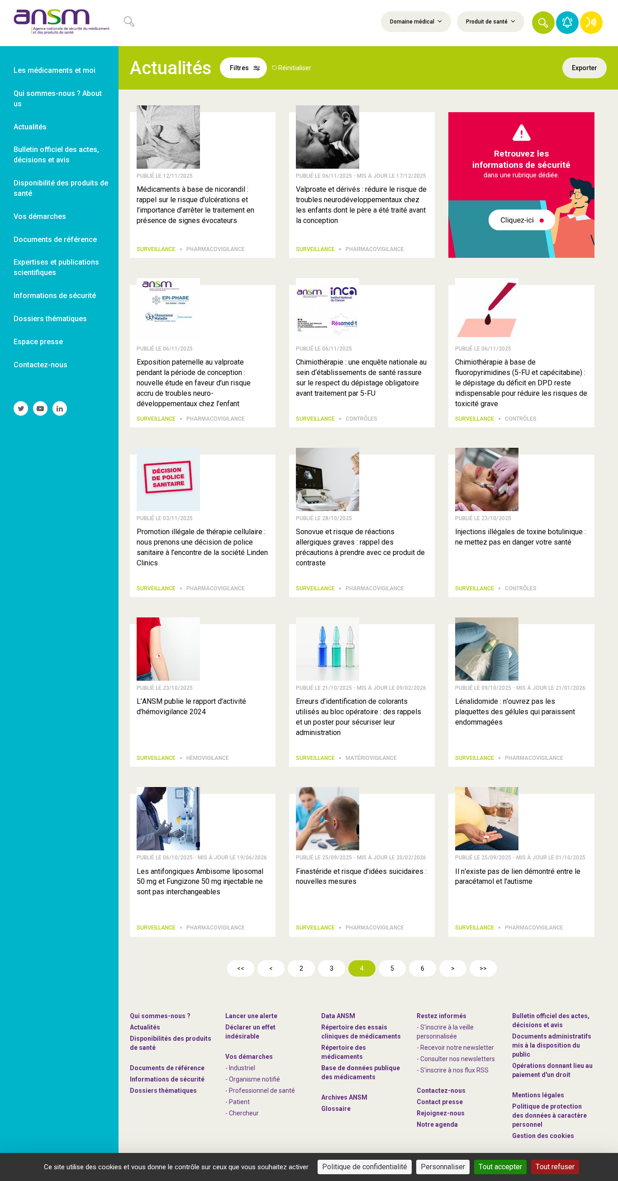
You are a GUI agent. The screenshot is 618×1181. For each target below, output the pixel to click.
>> (483, 968)
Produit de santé (487, 22)
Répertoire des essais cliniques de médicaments (361, 1032)
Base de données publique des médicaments (360, 1072)
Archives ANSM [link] (344, 1097)
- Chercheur (242, 1113)
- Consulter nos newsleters (456, 1058)
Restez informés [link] (441, 1016)
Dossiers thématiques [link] (50, 318)
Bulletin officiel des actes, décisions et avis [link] (56, 154)
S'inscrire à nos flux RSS (454, 1070)
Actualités (145, 1027)
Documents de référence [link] (55, 239)
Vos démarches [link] (40, 216)
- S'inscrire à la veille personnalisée (445, 1032)
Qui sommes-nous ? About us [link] (58, 98)
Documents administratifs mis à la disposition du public (551, 1045)
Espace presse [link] (38, 341)
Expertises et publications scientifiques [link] (56, 267)
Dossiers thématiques (163, 1090)
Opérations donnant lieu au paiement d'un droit (552, 1070)
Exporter (584, 67)
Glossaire (336, 1108)
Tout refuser (555, 1166)
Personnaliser (443, 1166)
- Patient (237, 1101)
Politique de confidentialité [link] (364, 1166)
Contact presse (440, 1101)
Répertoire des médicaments (343, 1052)
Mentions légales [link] (538, 1095)
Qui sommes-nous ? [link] (160, 1016)
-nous (441, 1113)
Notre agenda (437, 1124)
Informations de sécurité (167, 1079)
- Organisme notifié (252, 1079)
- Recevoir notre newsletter (455, 1047)
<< (240, 968)
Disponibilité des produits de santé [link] (61, 188)
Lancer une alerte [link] (251, 1016)
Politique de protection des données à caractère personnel (549, 1115)
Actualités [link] (30, 127)
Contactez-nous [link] (40, 364)
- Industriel (240, 1068)
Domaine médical (413, 22)
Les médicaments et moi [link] (54, 70)
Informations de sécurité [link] (55, 295)
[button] (543, 22)
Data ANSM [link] (338, 1016)
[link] (59, 23)
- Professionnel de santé (260, 1090)
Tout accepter (500, 1166)
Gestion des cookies (543, 1135)
